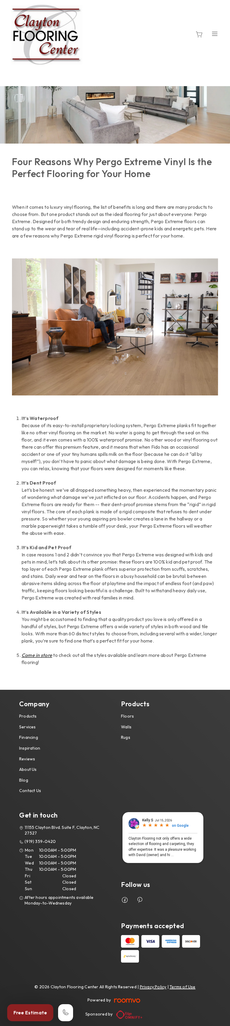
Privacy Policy (153, 987)
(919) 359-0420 (40, 841)
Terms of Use (183, 987)
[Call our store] (65, 1012)
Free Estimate (30, 1013)
